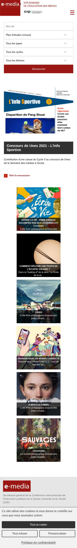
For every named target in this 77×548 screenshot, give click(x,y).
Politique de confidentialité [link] (38, 542)
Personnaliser (57, 533)
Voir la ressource (19, 175)
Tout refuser (19, 533)
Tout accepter (38, 524)
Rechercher (38, 69)
